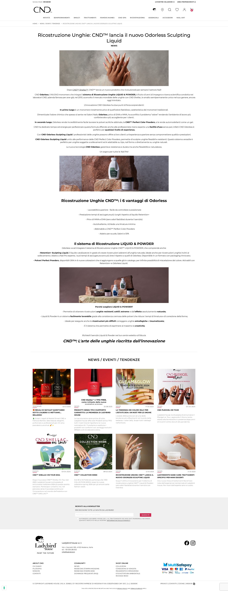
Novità (46, 18)
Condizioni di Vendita (126, 569)
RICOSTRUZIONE (137, 18)
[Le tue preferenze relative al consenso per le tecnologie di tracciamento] (4, 588)
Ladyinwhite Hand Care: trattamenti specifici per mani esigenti (176, 476)
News (76, 566)
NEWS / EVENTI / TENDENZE (50, 23)
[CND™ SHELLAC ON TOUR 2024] (52, 451)
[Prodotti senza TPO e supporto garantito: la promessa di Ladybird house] (93, 387)
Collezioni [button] (164, 2)
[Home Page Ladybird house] (46, 544)
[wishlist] (177, 9)
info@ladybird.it (68, 552)
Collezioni (121, 566)
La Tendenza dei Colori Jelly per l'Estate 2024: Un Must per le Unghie (133, 411)
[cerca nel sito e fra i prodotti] (169, 9)
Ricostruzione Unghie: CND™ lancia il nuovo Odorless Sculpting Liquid (134, 476)
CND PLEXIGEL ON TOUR (168, 410)
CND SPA (122, 18)
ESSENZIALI (154, 18)
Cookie (181, 584)
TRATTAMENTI (90, 18)
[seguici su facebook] (186, 543)
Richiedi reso (122, 576)
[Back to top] (220, 587)
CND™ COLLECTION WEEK (85, 475)
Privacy (163, 584)
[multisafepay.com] (178, 569)
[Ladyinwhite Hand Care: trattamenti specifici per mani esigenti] (176, 451)
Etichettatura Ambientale (128, 573)
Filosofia (37, 569)
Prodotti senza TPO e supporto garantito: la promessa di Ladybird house (92, 412)
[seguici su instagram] (193, 543)
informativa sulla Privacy (118, 520)
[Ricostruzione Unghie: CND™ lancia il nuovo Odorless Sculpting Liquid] (135, 451)
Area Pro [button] (185, 2)
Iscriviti (145, 515)
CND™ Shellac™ (80, 90)
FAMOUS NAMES (107, 18)
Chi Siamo (37, 566)
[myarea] (184, 9)
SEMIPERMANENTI (62, 18)
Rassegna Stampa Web (84, 571)
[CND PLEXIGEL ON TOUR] (176, 387)
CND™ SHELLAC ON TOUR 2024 (46, 475)
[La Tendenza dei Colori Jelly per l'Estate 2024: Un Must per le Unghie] (135, 387)
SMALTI (77, 18)
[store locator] (162, 9)
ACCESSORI (168, 18)
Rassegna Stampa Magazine (86, 569)
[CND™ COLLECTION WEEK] (93, 451)
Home (35, 23)
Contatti (37, 573)
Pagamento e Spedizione (127, 571)
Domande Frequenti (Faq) (86, 573)
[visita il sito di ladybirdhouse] (154, 9)
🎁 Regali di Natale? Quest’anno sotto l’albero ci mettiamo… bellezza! (49, 412)
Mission (36, 571)
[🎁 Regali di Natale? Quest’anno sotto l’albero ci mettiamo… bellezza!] (52, 387)
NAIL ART (181, 18)
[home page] (45, 10)
